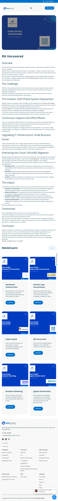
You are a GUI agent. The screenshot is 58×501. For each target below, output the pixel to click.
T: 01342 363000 (6, 433)
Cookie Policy (5, 446)
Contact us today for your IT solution (12, 241)
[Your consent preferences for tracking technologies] (56, 259)
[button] (31, 8)
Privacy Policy (5, 443)
